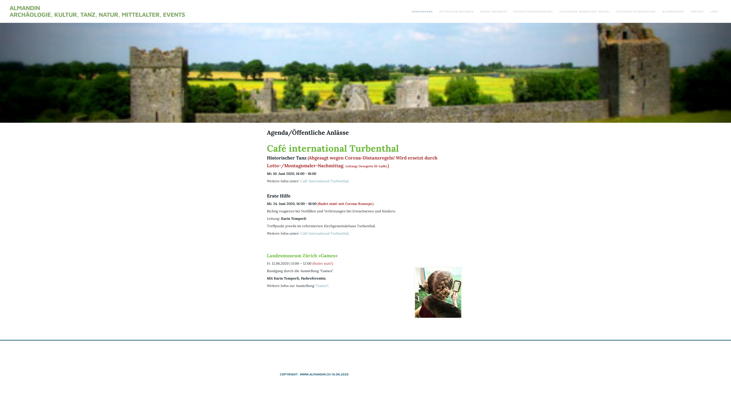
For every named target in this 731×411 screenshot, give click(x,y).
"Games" (321, 286)
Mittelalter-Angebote (457, 11)
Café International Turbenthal (324, 181)
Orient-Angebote (493, 11)
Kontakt (697, 11)
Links (714, 11)
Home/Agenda (422, 11)
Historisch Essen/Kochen (636, 11)
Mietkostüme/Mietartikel (533, 11)
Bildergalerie (673, 11)
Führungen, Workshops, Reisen (584, 11)
